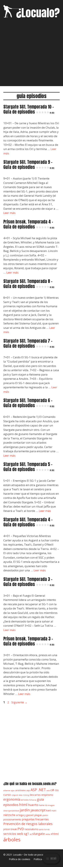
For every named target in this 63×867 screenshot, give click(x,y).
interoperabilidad (11, 811)
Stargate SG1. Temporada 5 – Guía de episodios (28, 466)
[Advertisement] (31, 54)
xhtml (55, 834)
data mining (23, 795)
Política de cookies (19, 859)
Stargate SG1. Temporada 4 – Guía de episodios (28, 522)
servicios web (13, 833)
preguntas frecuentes (35, 819)
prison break (10, 829)
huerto (33, 805)
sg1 (26, 833)
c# (52, 790)
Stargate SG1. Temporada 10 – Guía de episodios (28, 109)
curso (7, 795)
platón (45, 815)
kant (48, 810)
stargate (38, 833)
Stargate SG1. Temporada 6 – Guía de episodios (28, 403)
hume (42, 805)
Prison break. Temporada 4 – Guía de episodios (28, 224)
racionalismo (31, 829)
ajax (13, 790)
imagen (51, 805)
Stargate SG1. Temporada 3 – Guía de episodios (28, 581)
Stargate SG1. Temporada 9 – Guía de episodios (28, 164)
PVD (20, 829)
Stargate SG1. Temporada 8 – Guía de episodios (28, 283)
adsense (6, 790)
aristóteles (20, 790)
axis (48, 790)
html (23, 804)
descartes (35, 794)
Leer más (9, 213)
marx (53, 810)
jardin (25, 810)
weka (48, 834)
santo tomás (44, 829)
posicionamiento (12, 819)
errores (25, 799)
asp (28, 790)
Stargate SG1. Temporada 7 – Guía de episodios (28, 343)
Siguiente (19, 702)
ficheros (32, 800)
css (57, 790)
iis (46, 805)
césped (14, 795)
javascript (38, 810)
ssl (31, 834)
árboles (11, 839)
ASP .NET (38, 789)
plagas (38, 815)
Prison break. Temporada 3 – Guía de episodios (28, 641)
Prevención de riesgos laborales (28, 823)
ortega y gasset (25, 815)
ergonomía (11, 799)
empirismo (47, 794)
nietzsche (9, 815)
